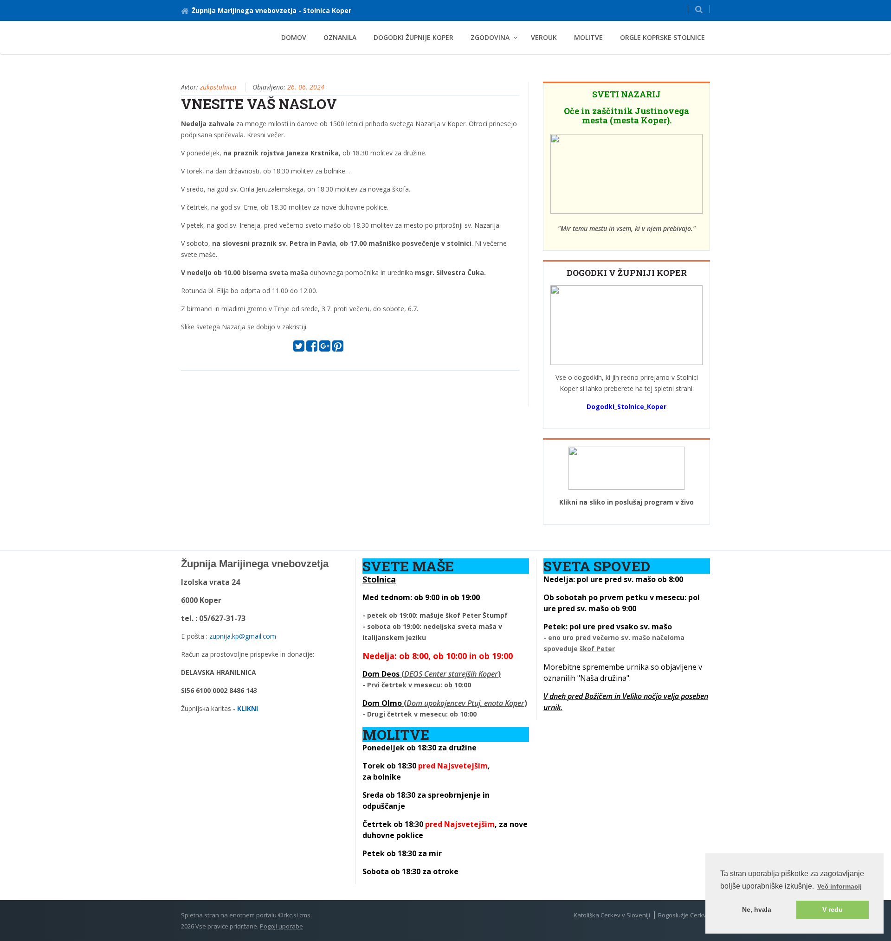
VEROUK (544, 37)
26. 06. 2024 (305, 87)
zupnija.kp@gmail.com (242, 636)
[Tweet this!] (298, 348)
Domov (293, 37)
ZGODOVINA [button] (490, 37)
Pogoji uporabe (281, 926)
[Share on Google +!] (324, 348)
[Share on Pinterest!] (337, 348)
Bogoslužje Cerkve (684, 915)
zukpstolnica (218, 87)
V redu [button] (832, 909)
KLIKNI (247, 708)
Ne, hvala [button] (756, 909)
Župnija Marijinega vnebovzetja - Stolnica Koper (271, 10)
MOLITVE (588, 37)
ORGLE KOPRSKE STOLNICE (662, 37)
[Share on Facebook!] (311, 348)
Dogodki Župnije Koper (413, 37)
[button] (699, 9)
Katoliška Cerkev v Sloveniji (612, 915)
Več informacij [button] (839, 886)
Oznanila (339, 37)
